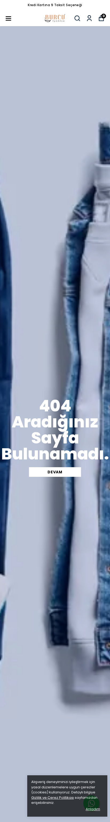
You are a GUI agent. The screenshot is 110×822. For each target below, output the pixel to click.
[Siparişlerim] (89, 18)
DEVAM (55, 472)
